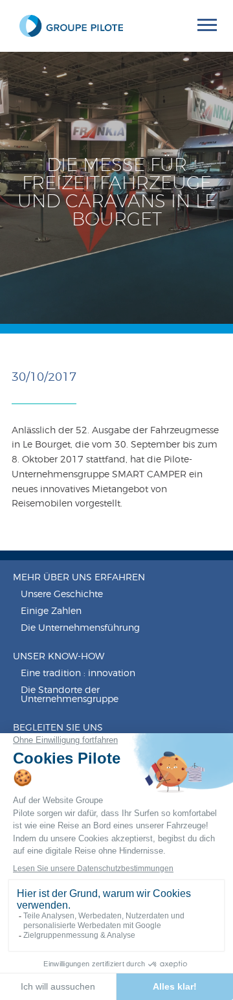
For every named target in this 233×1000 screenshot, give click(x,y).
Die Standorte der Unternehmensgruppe (69, 695)
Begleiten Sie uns (58, 728)
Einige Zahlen (51, 611)
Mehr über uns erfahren (79, 577)
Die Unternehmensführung (80, 628)
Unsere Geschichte (62, 594)
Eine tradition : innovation (78, 673)
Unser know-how (58, 656)
